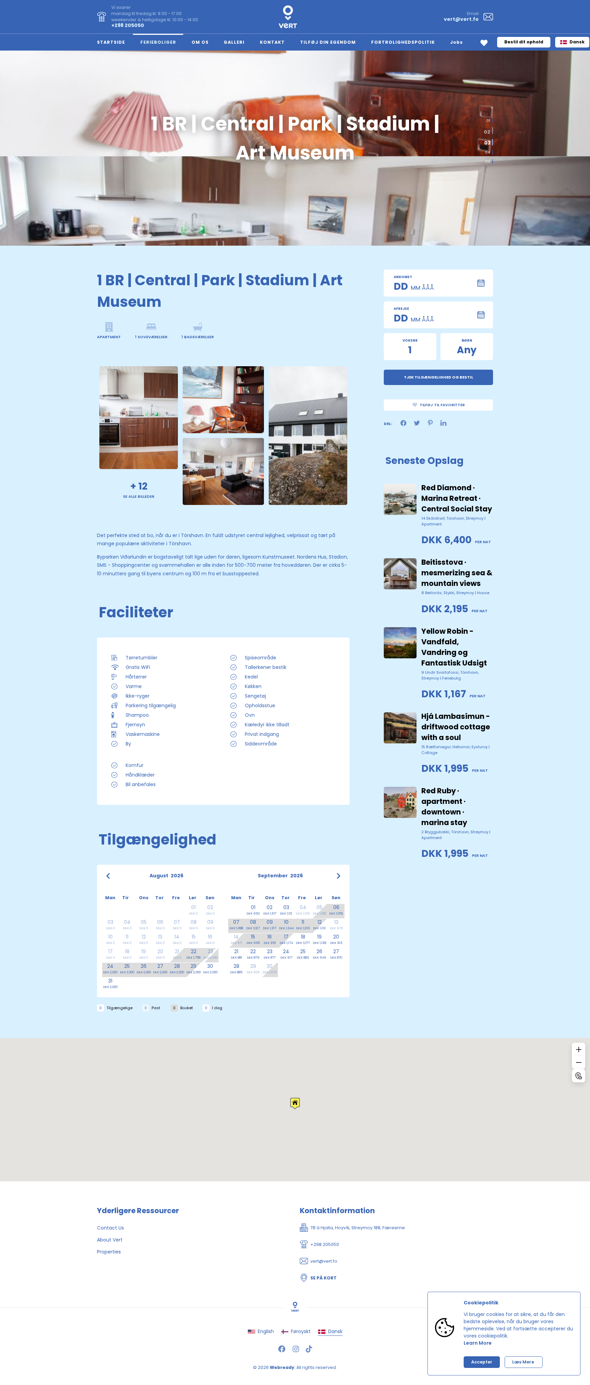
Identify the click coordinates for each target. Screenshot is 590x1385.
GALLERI (234, 42)
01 (488, 120)
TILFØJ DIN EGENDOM (328, 42)
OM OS (200, 42)
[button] (295, 1103)
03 (486, 142)
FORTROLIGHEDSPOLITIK (403, 42)
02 (487, 129)
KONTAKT (272, 42)
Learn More (478, 1343)
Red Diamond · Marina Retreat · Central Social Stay (456, 498)
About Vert (110, 1239)
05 (487, 161)
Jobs (456, 42)
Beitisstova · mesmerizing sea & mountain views (456, 572)
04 (487, 152)
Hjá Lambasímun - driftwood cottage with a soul (455, 726)
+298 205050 (127, 25)
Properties (109, 1251)
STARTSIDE (111, 42)
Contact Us (110, 1227)
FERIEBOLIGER (158, 42)
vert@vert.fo (461, 19)
